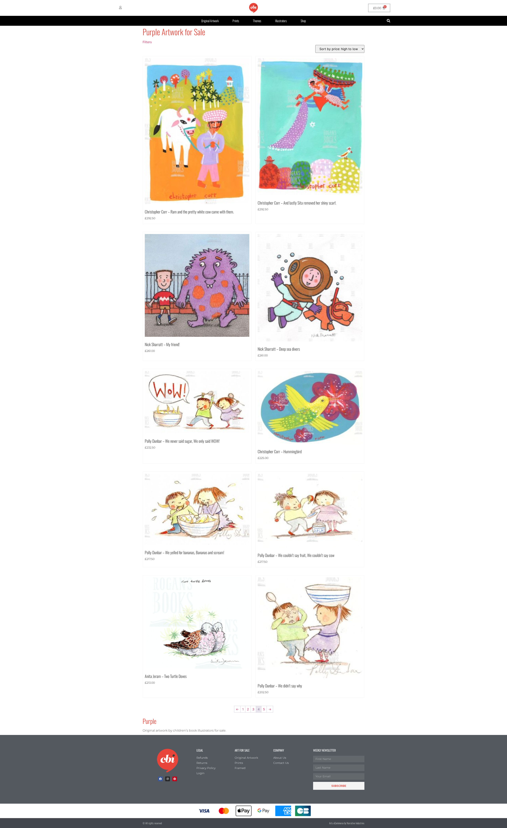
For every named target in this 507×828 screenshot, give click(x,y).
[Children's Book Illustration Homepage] (167, 761)
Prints (236, 20)
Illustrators (281, 20)
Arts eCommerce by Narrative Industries (346, 823)
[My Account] (120, 7)
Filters (147, 42)
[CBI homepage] (253, 8)
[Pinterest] (174, 779)
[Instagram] (167, 779)
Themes (257, 20)
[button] (388, 20)
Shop (303, 20)
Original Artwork (210, 20)
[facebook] (160, 779)
